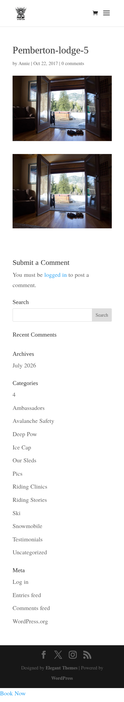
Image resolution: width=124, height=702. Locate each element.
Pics (17, 473)
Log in (20, 581)
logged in (55, 274)
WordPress (62, 677)
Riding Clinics (30, 486)
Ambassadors (29, 408)
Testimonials (28, 539)
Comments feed (31, 608)
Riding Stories (30, 500)
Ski (17, 513)
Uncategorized (30, 552)
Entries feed (27, 595)
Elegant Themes (61, 667)
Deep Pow (25, 434)
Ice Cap (22, 447)
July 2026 (24, 365)
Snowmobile (27, 526)
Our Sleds (24, 460)
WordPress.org (30, 621)
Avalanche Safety (33, 421)
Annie (24, 63)
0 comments (73, 63)
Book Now (13, 693)
